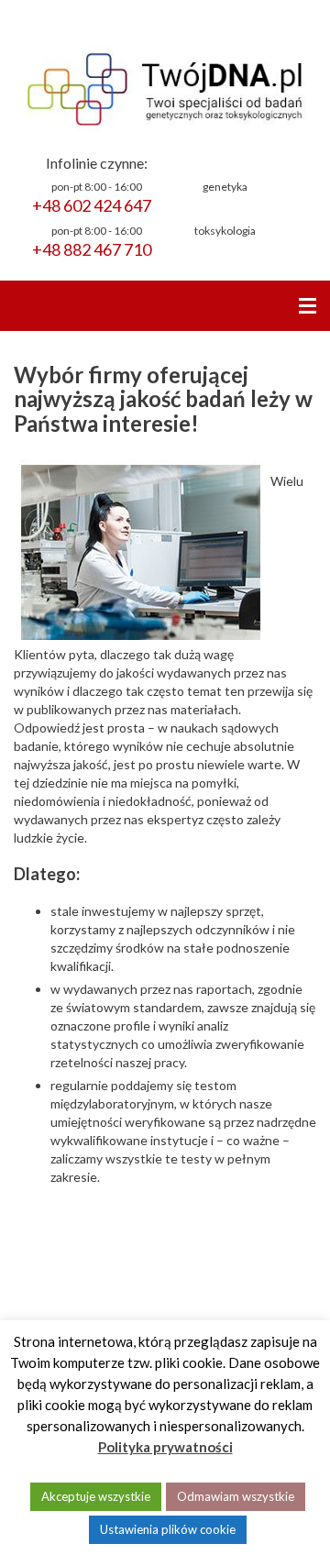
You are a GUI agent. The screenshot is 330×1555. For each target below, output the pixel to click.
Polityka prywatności (165, 1447)
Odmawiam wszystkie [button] (235, 1496)
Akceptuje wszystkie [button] (95, 1496)
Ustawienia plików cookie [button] (168, 1529)
